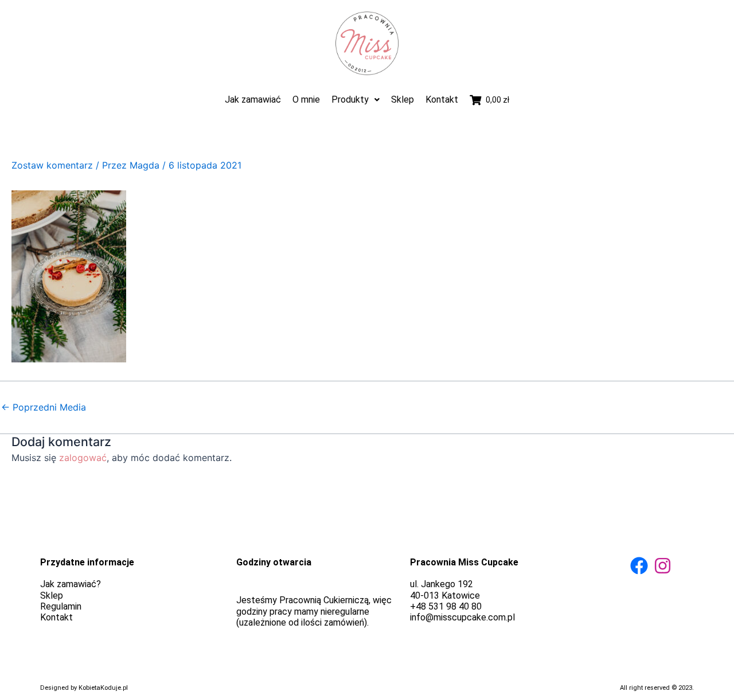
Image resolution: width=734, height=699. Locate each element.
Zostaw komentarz (52, 165)
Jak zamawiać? (70, 584)
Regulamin (60, 606)
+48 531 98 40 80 (446, 606)
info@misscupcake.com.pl (462, 617)
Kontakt (441, 99)
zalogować (83, 457)
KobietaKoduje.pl (103, 688)
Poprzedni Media (43, 407)
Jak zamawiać (253, 99)
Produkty (350, 99)
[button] (355, 99)
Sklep (402, 99)
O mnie (306, 99)
